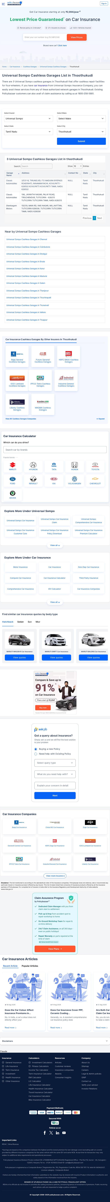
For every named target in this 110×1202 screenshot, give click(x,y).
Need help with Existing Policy (55, 753)
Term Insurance (12, 1070)
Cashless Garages (30, 67)
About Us (86, 1062)
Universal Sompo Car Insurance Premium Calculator (88, 532)
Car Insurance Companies (88, 589)
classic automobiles (11, 182)
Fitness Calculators (40, 1066)
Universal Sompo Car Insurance (20, 520)
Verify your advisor (90, 1085)
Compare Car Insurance (20, 578)
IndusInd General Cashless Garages (66, 385)
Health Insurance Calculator (41, 1088)
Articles (58, 1062)
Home (4, 67)
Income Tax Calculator (38, 1070)
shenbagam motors (11, 207)
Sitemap (85, 1066)
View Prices (77, 37)
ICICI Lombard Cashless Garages (17, 385)
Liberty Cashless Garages (17, 409)
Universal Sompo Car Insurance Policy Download (54, 532)
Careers (85, 1070)
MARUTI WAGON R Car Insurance (19, 652)
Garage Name (9, 174)
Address (25, 173)
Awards (58, 1074)
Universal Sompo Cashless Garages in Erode (25, 261)
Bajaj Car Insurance (19, 827)
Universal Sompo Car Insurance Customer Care (20, 532)
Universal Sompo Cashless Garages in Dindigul (26, 254)
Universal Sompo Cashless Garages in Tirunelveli (27, 305)
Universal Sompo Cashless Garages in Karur (25, 268)
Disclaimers (7, 1041)
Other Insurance (13, 1081)
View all (53, 545)
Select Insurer (9, 113)
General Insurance (13, 1062)
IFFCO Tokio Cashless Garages (40, 385)
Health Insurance (13, 1077)
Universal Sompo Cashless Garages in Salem (25, 283)
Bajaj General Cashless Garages (17, 361)
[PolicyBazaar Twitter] (51, 1132)
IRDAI (4, 1144)
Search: (17, 166)
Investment (10, 1074)
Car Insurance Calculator (54, 578)
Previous (87, 218)
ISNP (84, 1077)
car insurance (40, 85)
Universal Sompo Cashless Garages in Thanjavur (27, 290)
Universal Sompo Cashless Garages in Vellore (26, 312)
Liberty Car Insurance (90, 864)
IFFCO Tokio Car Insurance (19, 864)
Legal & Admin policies (91, 1074)
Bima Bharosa (13, 1144)
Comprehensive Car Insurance (20, 589)
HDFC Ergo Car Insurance (54, 846)
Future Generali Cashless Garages (43, 361)
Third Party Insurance (88, 578)
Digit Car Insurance (90, 827)
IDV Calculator (54, 589)
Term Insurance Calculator (40, 1074)
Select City (61, 126)
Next (99, 218)
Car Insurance (15, 67)
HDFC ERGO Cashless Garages (68, 361)
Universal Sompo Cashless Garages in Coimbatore (28, 247)
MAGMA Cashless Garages (43, 409)
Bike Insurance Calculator (40, 1100)
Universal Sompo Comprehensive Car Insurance (88, 520)
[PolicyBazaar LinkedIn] (57, 1132)
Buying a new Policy (49, 749)
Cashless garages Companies (24, 419)
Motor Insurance (20, 567)
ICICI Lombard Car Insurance (90, 846)
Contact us (86, 1081)
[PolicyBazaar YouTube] (64, 1132)
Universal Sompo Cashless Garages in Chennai (26, 239)
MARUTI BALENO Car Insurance (93, 652)
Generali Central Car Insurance (19, 846)
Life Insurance (12, 1066)
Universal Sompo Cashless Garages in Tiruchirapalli (28, 297)
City (95, 173)
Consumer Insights (63, 1077)
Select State (8, 126)
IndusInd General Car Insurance (55, 864)
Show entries (78, 166)
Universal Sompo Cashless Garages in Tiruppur (26, 320)
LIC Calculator (35, 1081)
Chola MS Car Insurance (55, 827)
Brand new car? (55, 45)
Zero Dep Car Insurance (88, 567)
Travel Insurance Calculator (40, 1092)
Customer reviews (63, 1066)
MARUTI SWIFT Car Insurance (56, 652)
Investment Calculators (42, 1062)
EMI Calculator (35, 1077)
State (85, 173)
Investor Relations (89, 1088)
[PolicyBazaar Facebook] (44, 1132)
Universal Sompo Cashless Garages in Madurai (26, 276)
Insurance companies (64, 1070)
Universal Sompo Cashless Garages (53, 67)
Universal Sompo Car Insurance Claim (54, 520)
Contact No (73, 173)
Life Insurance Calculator (39, 1085)
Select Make (62, 113)
